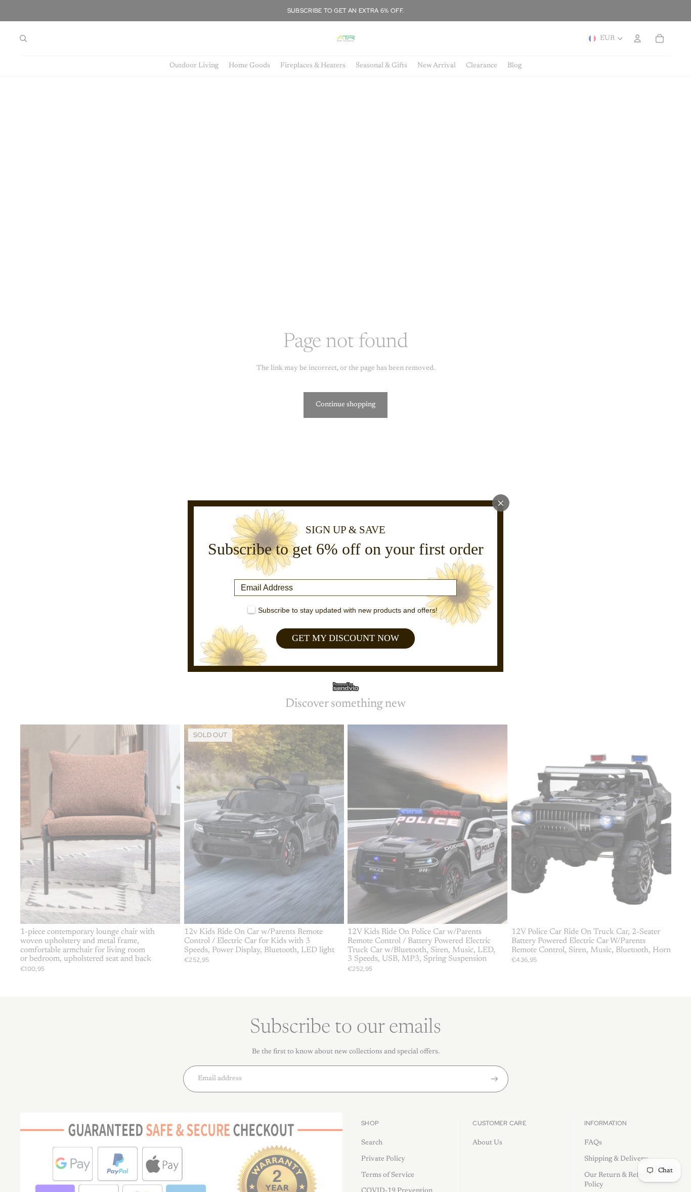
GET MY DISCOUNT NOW (345, 638)
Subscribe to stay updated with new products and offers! (348, 610)
